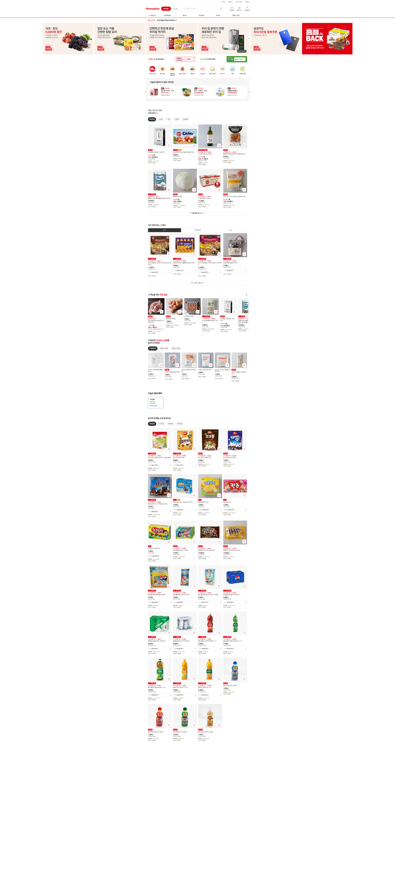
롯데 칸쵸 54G (227, 502)
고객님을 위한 (157, 295)
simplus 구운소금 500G (205, 370)
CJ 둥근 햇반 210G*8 (204, 198)
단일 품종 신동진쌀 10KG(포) (156, 152)
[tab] (164, 230)
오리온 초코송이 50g (154, 548)
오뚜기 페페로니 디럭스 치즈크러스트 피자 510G (159, 264)
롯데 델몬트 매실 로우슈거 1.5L (157, 687)
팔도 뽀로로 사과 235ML (180, 732)
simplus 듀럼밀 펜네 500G (172, 372)
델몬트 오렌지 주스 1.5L (205, 687)
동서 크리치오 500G (178, 457)
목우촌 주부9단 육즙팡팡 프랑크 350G (183, 263)
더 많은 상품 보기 (197, 283)
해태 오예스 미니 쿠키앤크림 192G (157, 504)
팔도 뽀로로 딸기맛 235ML (155, 732)
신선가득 (161, 424)
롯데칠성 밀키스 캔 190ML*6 (181, 641)
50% (230, 230)
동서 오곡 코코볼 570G (204, 457)
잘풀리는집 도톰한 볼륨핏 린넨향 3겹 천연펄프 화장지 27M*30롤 (159, 198)
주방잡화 (179, 424)
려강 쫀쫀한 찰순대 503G (230, 263)
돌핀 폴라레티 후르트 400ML (181, 595)
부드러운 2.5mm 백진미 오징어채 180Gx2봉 (235, 197)
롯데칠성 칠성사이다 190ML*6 (156, 641)
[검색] (222, 9)
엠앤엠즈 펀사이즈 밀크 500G (206, 550)
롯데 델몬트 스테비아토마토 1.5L (207, 641)
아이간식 (152, 424)
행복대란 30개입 (170, 319)
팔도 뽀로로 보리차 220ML (205, 732)
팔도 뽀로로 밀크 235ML (230, 685)
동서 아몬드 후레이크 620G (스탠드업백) (159, 457)
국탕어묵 (170, 424)
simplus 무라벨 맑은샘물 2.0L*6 (155, 370)
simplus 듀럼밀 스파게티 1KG (239, 373)
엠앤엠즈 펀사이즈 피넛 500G (231, 550)
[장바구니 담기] (169, 145)
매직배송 (166, 9)
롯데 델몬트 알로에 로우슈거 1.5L (232, 641)
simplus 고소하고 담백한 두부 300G (222, 370)
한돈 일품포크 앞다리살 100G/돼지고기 (156, 321)
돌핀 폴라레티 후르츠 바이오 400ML (208, 595)
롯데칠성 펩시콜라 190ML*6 (231, 595)
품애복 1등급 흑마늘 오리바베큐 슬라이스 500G (234, 154)
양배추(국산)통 (177, 196)
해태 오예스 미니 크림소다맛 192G (182, 502)
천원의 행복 (197, 230)
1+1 (164, 230)
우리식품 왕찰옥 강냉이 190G (210, 321)
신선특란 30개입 (188, 316)
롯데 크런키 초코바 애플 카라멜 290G (183, 152)
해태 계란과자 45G (203, 502)
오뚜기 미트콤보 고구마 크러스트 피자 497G (210, 264)
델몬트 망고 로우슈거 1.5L (180, 687)
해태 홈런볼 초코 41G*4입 (180, 550)
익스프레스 (175, 9)
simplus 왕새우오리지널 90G (188, 370)
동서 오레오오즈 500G (229, 457)
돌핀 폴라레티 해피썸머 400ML (157, 595)
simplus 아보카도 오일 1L (205, 154)
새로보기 (198, 213)
